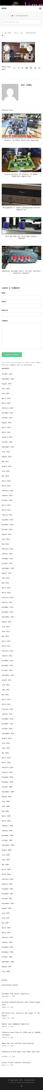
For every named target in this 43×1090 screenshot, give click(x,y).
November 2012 (7, 612)
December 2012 (7, 607)
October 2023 (7, 374)
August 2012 (6, 622)
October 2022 (7, 418)
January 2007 (7, 942)
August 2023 (6, 384)
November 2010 (7, 724)
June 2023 (6, 393)
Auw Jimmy (7, 33)
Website (5, 310)
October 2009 (7, 787)
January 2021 (7, 437)
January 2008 (7, 884)
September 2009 (8, 792)
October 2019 (7, 442)
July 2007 (6, 913)
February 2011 (7, 709)
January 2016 (7, 495)
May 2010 (5, 753)
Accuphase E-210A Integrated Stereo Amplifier (21, 209)
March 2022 (6, 432)
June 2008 (6, 860)
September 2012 (8, 617)
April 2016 (6, 481)
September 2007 (8, 903)
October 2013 (7, 563)
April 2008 (6, 869)
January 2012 (7, 656)
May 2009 (5, 811)
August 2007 (6, 908)
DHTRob (4, 980)
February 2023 (7, 408)
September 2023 (8, 379)
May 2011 (5, 695)
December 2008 (7, 835)
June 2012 (6, 631)
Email (4, 301)
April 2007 (6, 928)
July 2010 (6, 743)
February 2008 (7, 879)
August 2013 (6, 573)
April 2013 (6, 588)
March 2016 (6, 486)
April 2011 (6, 699)
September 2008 (8, 845)
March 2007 (6, 933)
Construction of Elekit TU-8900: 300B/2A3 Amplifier (21, 175)
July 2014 (6, 539)
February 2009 (7, 826)
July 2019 (6, 452)
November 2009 (7, 782)
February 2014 (7, 549)
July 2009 (6, 801)
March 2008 (6, 874)
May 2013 (5, 583)
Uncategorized (21, 16)
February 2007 (7, 937)
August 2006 (6, 967)
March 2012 (6, 646)
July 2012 (6, 627)
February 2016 (7, 491)
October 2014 (7, 529)
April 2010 (6, 758)
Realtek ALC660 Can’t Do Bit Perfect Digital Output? (21, 272)
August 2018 (6, 457)
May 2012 (5, 636)
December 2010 (7, 719)
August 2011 (6, 680)
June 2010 (6, 748)
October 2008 (7, 840)
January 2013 (7, 602)
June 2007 (6, 918)
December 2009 (7, 777)
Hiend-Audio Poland (10, 985)
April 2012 (6, 641)
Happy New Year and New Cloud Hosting (18, 1043)
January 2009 (7, 831)
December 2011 (7, 661)
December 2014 (7, 520)
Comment (5, 321)
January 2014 (7, 554)
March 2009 (6, 821)
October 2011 (7, 670)
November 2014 (7, 525)
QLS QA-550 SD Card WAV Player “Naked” (21, 237)
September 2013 (8, 568)
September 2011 (8, 675)
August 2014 (6, 534)
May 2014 (5, 544)
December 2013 (7, 559)
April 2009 (6, 816)
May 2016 (5, 476)
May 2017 (5, 461)
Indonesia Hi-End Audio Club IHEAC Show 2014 (21, 1052)
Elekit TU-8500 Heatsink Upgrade (21, 140)
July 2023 (6, 389)
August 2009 (6, 797)
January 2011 (7, 714)
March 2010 (6, 763)
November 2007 (7, 894)
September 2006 (8, 962)
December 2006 (7, 947)
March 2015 (6, 510)
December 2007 (7, 889)
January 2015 (7, 515)
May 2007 (5, 923)
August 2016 (6, 466)
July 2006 (6, 971)
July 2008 (6, 855)
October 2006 (7, 957)
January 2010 (7, 772)
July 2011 (6, 685)
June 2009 (6, 806)
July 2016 (6, 471)
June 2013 (6, 578)
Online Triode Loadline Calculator (16, 1063)
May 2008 (5, 865)
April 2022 (6, 427)
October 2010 (7, 729)
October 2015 (7, 500)
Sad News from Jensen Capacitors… (16, 994)
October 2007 (7, 899)
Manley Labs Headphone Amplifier (15, 1024)
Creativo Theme (15, 1082)
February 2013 (7, 597)
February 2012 (7, 651)
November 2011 (7, 665)
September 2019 (8, 447)
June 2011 (6, 690)
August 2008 (6, 850)
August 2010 (6, 738)
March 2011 (6, 704)
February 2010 (7, 767)
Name (3, 293)
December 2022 (7, 413)
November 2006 (7, 952)
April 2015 (6, 505)
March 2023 (6, 403)
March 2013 (6, 593)
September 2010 (8, 733)
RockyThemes (29, 1082)
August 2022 (6, 423)
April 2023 (6, 398)
